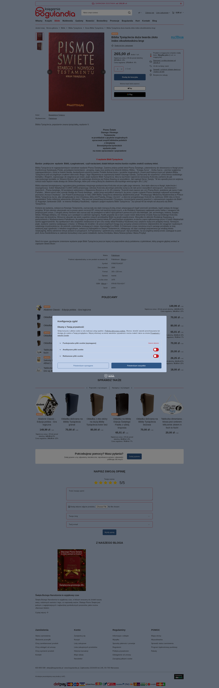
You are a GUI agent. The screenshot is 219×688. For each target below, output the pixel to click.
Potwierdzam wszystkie (136, 365)
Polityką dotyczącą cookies (115, 331)
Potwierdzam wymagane (83, 365)
